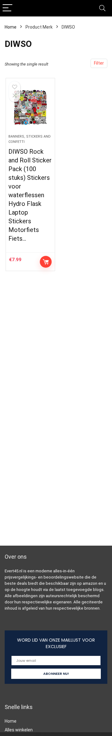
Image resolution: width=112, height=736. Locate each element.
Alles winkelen (19, 729)
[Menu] (7, 8)
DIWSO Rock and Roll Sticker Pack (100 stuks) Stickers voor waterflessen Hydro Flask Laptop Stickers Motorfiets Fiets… (30, 195)
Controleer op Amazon (46, 262)
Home (10, 27)
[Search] (102, 8)
